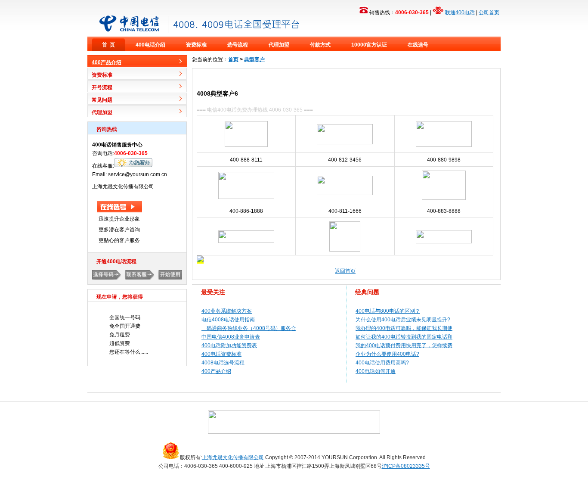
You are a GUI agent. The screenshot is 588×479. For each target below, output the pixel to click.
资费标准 (196, 45)
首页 (233, 59)
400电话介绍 (150, 45)
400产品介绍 (216, 371)
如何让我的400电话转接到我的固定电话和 (404, 337)
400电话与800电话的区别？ (388, 311)
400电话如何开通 (376, 371)
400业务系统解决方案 (226, 311)
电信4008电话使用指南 (228, 320)
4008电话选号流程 (222, 363)
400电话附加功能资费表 (229, 345)
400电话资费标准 (221, 354)
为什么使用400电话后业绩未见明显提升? (403, 320)
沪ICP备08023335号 (406, 466)
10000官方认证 (369, 45)
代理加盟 (279, 45)
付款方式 (320, 45)
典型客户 (254, 59)
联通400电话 (460, 12)
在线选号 (418, 45)
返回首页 (345, 271)
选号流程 (237, 45)
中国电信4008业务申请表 (230, 337)
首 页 (108, 45)
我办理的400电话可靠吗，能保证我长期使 (404, 328)
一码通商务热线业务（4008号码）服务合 (248, 328)
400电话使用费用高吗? (382, 363)
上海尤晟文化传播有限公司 (233, 457)
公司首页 (489, 12)
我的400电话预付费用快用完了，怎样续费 (404, 345)
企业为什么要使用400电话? (387, 354)
